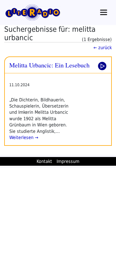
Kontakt (44, 161)
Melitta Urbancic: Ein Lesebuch (49, 65)
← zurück (102, 47)
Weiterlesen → (23, 137)
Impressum (68, 161)
